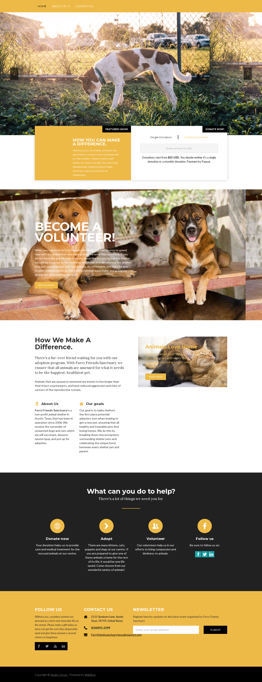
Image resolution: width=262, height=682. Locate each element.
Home (42, 6)
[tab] (161, 137)
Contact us (84, 6)
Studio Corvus (59, 674)
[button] (60, 6)
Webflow (90, 674)
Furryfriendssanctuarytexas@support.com (116, 634)
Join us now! (46, 285)
